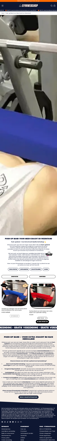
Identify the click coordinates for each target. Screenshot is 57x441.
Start (2, 13)
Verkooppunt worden (26, 433)
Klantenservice (5, 429)
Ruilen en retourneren (7, 433)
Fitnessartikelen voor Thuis (47, 431)
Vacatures (23, 435)
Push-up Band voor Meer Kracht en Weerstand (18, 13)
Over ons (23, 429)
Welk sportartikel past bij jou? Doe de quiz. (28, 1)
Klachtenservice (6, 435)
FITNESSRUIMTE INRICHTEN (47, 440)
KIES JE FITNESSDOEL (45, 429)
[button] (51, 6)
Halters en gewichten (45, 438)
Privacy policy (5, 438)
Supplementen (24, 269)
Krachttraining (36, 269)
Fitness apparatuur (45, 435)
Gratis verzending (6, 440)
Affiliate (22, 438)
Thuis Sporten (13, 269)
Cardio (46, 269)
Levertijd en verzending (8, 431)
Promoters (23, 431)
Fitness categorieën (45, 433)
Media (22, 440)
